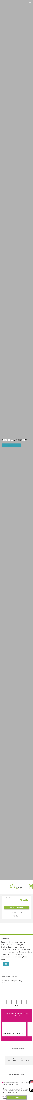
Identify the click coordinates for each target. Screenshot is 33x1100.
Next (29, 1003)
